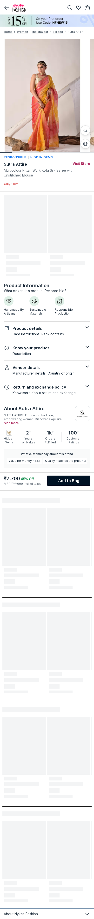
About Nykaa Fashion (21, 914)
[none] (47, 21)
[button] (7, 8)
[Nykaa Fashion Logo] (37, 8)
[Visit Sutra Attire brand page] (82, 413)
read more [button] (11, 423)
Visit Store (81, 164)
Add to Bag (69, 480)
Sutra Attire (15, 164)
